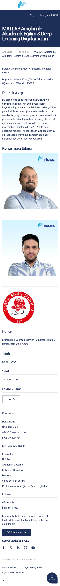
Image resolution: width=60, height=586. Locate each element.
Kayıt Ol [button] (11, 399)
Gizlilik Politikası (9, 567)
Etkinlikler (23, 51)
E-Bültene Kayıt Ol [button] (16, 532)
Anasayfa (7, 51)
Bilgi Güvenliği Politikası (34, 567)
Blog (32, 15)
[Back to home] (30, 5)
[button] (3, 5)
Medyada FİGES (49, 15)
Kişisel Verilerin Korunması (14, 572)
